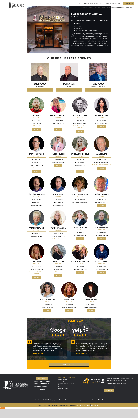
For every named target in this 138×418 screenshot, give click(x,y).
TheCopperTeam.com (58, 238)
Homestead (61, 386)
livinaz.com (80, 167)
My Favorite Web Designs (83, 405)
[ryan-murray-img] (69, 64)
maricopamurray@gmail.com (42, 386)
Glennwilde (61, 384)
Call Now (2, 408)
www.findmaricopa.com (58, 126)
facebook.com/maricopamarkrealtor (102, 164)
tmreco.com (41, 389)
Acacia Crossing (62, 379)
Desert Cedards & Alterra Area (66, 383)
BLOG (98, 405)
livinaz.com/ (36, 126)
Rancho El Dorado (63, 388)
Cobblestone (61, 381)
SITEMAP (93, 405)
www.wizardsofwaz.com (36, 238)
